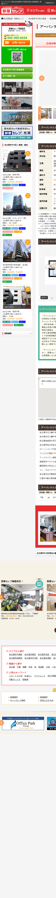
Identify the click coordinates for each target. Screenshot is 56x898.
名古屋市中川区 (31, 658)
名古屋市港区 (45, 658)
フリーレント (40, 676)
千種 (19, 667)
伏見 (30, 667)
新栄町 (41, 667)
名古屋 (12, 667)
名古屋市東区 (30, 654)
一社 (54, 667)
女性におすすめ (46, 700)
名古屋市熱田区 (15, 658)
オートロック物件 (17, 700)
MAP (31, 614)
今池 (48, 667)
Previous (41, 78)
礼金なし (28, 676)
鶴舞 (25, 667)
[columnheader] (41, 133)
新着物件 (14, 697)
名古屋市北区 (43, 654)
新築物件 (44, 697)
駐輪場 (25, 679)
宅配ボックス (15, 679)
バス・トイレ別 (15, 676)
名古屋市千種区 (15, 654)
